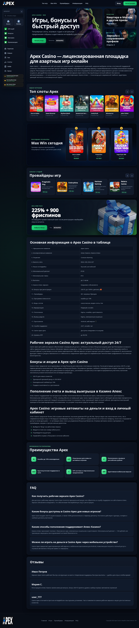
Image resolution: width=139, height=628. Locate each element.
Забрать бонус (39, 228)
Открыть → (111, 45)
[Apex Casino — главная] (8, 3)
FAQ (86, 3)
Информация (77, 3)
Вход (119, 3)
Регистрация (130, 3)
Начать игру (39, 40)
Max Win (54, 3)
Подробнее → (111, 23)
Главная (44, 620)
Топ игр (45, 3)
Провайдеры (64, 3)
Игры (50, 620)
